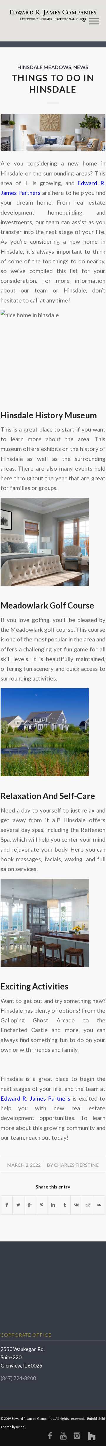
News (80, 67)
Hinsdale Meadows (44, 67)
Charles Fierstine (76, 1165)
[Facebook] (50, 1435)
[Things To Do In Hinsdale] (53, 132)
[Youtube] (63, 1435)
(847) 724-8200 (18, 1378)
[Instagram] (77, 1435)
